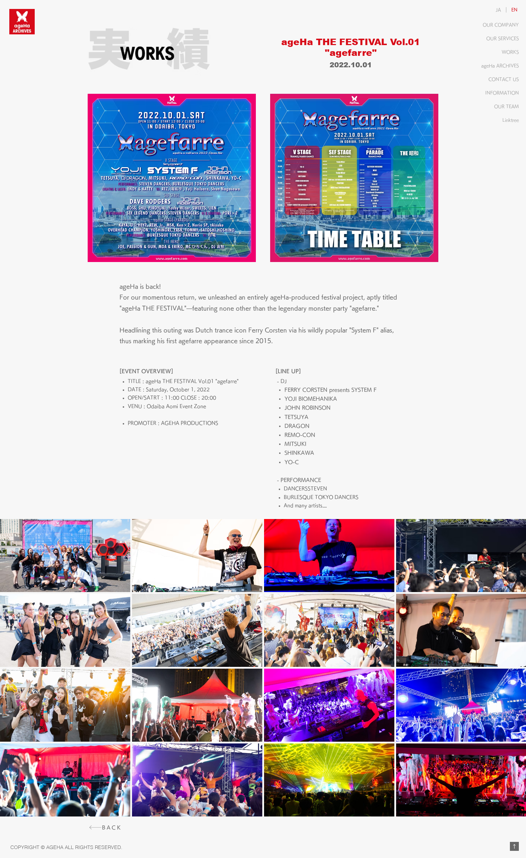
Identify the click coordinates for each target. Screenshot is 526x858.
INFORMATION (502, 93)
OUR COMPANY (501, 25)
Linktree (510, 120)
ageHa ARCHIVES (500, 65)
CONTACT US (503, 79)
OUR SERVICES (502, 38)
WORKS (510, 52)
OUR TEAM (506, 106)
